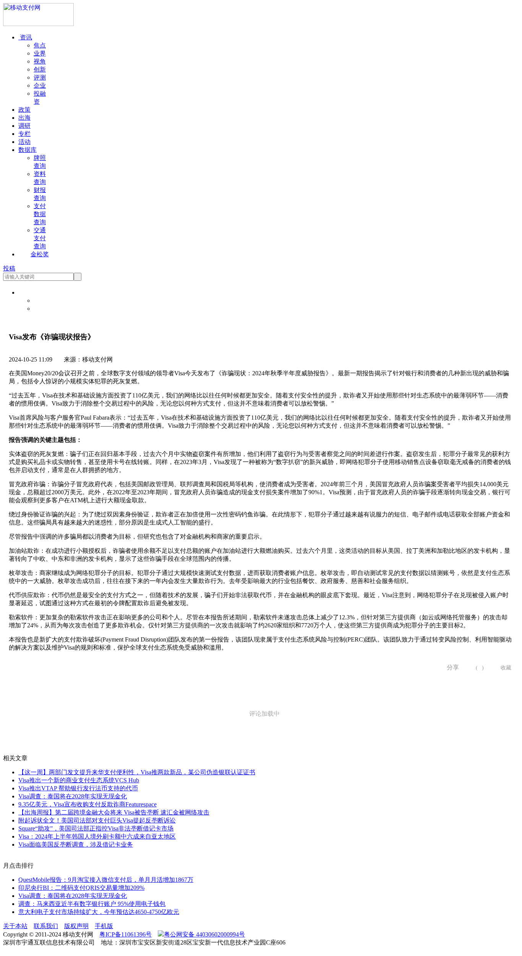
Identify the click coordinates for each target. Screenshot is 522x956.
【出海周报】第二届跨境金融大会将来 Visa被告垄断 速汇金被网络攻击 (113, 812)
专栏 (24, 133)
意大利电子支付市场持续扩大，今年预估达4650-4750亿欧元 (98, 912)
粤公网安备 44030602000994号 (204, 934)
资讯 (25, 37)
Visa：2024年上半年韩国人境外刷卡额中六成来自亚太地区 (97, 836)
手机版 (104, 926)
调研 (24, 125)
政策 (24, 109)
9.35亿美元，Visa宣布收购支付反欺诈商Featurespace (87, 804)
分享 (450, 667)
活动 (24, 141)
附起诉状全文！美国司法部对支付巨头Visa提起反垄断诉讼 (97, 820)
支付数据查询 (40, 214)
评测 (40, 77)
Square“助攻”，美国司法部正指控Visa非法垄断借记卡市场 (95, 828)
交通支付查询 (40, 238)
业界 (40, 53)
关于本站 (15, 926)
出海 (24, 117)
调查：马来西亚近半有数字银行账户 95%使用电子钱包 (91, 904)
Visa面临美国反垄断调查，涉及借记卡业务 (75, 844)
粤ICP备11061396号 (125, 934)
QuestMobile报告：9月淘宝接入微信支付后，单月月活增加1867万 (105, 879)
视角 (40, 61)
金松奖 (40, 254)
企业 (40, 85)
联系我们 (46, 926)
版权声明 (76, 926)
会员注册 (46, 308)
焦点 (40, 45)
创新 (40, 69)
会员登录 (46, 300)
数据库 (27, 150)
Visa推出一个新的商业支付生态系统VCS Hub (78, 780)
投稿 (9, 268)
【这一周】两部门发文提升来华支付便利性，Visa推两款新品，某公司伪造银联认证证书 (136, 772)
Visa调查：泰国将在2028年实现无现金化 (72, 796)
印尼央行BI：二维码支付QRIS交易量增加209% (81, 887)
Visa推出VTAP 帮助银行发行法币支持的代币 (78, 788)
